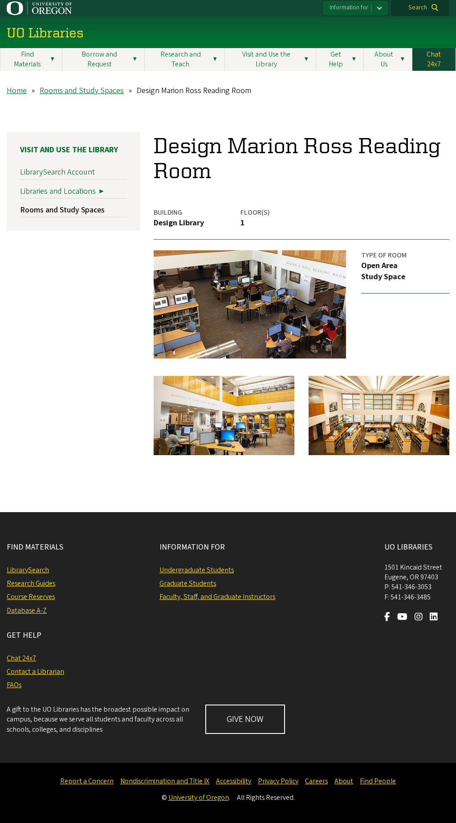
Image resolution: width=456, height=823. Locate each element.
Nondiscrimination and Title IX (164, 781)
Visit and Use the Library (69, 149)
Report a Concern (87, 781)
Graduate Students (187, 583)
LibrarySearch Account (57, 172)
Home (17, 90)
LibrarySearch (28, 570)
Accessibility (233, 781)
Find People (378, 781)
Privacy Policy (278, 781)
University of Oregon (198, 798)
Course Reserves (31, 597)
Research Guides (31, 583)
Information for (349, 7)
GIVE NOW (245, 719)
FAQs (14, 685)
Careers (316, 781)
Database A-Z (27, 610)
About (343, 781)
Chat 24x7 (434, 59)
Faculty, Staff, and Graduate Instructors (217, 597)
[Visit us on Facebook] (387, 618)
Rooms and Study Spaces (82, 90)
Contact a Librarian (35, 671)
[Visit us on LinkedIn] (433, 618)
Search (417, 7)
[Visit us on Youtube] (402, 618)
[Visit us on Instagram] (418, 618)
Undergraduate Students (196, 570)
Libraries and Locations (58, 191)
